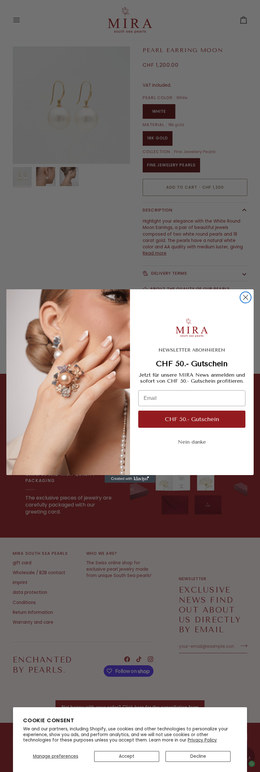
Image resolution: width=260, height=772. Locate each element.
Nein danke (192, 442)
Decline (198, 756)
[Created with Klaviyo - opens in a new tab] (130, 479)
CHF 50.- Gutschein (192, 419)
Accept (126, 756)
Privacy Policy (202, 740)
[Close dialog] (245, 297)
